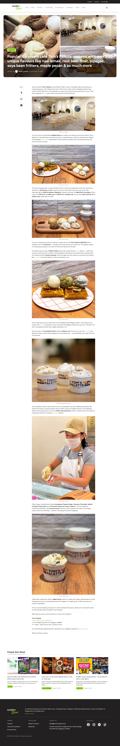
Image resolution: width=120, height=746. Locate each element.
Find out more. (29, 713)
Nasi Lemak (45, 139)
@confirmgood (83, 629)
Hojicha (87, 331)
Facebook (35, 620)
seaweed (55, 413)
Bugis (44, 93)
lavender (36, 257)
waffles (42, 325)
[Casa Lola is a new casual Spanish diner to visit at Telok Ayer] (58, 665)
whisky (77, 251)
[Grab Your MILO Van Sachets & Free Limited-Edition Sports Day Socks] (23, 665)
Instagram (42, 620)
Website (49, 620)
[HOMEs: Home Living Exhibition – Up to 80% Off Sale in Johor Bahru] (92, 665)
